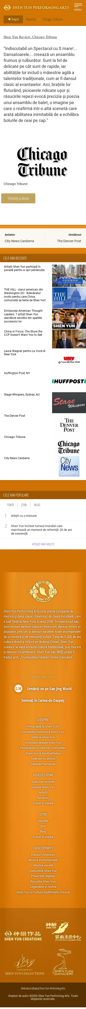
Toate (10, 504)
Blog (37, 504)
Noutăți (43, 820)
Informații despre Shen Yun (43, 742)
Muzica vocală (43, 865)
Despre (43, 719)
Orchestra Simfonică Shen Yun (43, 732)
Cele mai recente (43, 781)
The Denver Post (69, 241)
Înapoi (15, 19)
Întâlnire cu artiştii (43, 758)
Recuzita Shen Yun (43, 881)
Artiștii (43, 792)
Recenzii (31, 19)
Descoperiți (43, 848)
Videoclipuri (43, 775)
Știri (24, 504)
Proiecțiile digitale (43, 876)
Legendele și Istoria (43, 886)
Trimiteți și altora (18, 198)
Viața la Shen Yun (43, 737)
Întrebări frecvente (43, 764)
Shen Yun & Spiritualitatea (43, 753)
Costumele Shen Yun (43, 870)
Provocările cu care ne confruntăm (43, 748)
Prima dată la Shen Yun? (43, 726)
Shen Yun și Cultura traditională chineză (43, 892)
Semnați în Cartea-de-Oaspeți (43, 700)
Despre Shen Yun (43, 787)
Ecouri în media (43, 803)
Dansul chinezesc (43, 854)
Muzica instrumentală (43, 860)
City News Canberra (19, 241)
